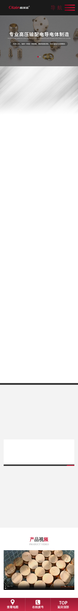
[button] (38, 56)
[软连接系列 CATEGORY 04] (57, 345)
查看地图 (12, 607)
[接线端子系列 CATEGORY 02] (57, 292)
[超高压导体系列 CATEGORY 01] (20, 292)
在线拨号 (38, 607)
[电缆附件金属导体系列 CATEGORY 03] (20, 345)
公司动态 (24, 404)
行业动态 (53, 404)
